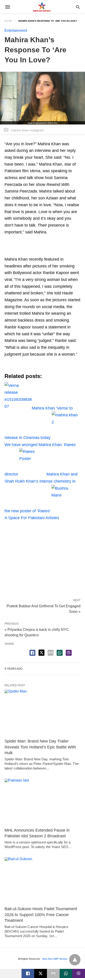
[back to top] (74, 959)
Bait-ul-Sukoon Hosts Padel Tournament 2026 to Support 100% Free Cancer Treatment (41, 914)
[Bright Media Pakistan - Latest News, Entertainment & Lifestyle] (42, 7)
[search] (77, 7)
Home (8, 21)
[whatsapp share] (60, 653)
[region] (42, 558)
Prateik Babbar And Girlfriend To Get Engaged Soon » (43, 608)
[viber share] (69, 653)
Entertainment (16, 30)
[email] (53, 973)
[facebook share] (32, 653)
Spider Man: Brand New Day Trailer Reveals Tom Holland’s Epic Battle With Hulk (40, 747)
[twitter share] (41, 653)
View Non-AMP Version (54, 958)
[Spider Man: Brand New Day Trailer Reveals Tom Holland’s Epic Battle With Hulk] (42, 713)
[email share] (50, 653)
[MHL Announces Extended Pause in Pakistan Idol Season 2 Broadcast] (42, 802)
